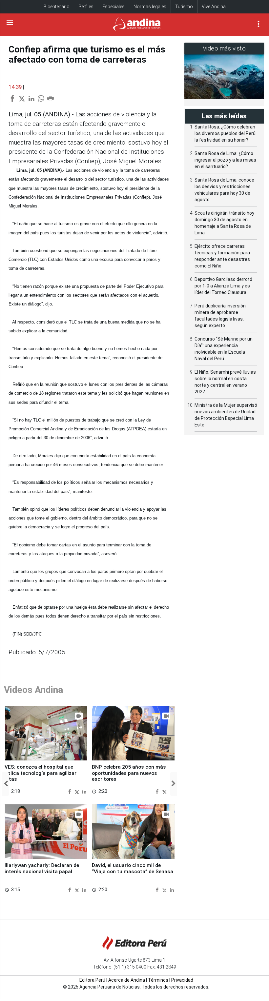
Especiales (113, 6)
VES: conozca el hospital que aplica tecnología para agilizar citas (40, 773)
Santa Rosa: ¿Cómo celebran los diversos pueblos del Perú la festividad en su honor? (225, 133)
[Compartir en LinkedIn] (84, 791)
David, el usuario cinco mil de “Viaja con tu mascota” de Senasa (132, 868)
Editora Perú (92, 980)
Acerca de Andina (126, 980)
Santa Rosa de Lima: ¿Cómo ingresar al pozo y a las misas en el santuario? (225, 160)
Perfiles (85, 6)
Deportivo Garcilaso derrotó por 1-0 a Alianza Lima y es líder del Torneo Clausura (223, 286)
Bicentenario (57, 6)
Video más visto (224, 48)
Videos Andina (33, 689)
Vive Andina (214, 6)
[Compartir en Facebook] (70, 791)
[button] (5, 784)
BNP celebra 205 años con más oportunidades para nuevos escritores (129, 773)
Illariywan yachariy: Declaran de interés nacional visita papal (42, 868)
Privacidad (182, 980)
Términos (158, 980)
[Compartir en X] (77, 791)
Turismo (184, 6)
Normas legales (150, 6)
